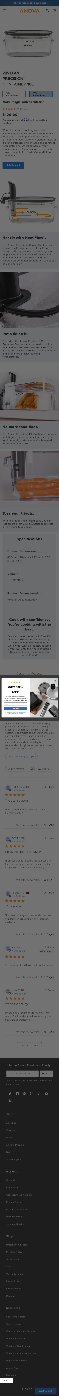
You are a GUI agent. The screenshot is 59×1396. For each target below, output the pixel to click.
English (4, 1380)
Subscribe (15, 709)
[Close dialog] (55, 680)
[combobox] (6, 1380)
